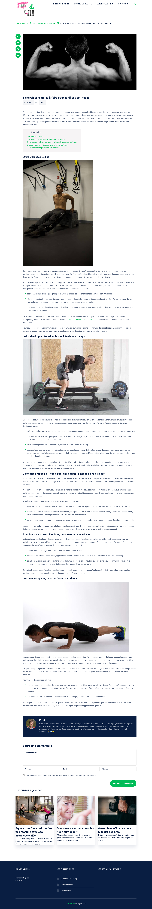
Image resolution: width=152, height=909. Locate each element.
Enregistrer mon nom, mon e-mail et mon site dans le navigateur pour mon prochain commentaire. (61, 775)
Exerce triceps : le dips (35, 136)
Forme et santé (83, 4)
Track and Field (70, 904)
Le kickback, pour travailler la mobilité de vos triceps (46, 139)
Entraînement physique (70, 879)
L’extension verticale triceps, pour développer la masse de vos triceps (52, 142)
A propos (123, 4)
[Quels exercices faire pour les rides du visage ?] (76, 810)
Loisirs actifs (105, 4)
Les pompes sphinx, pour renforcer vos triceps (43, 148)
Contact (19, 880)
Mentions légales (22, 878)
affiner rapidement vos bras (80, 319)
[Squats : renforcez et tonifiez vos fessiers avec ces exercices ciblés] (35, 810)
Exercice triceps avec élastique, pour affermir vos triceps (47, 145)
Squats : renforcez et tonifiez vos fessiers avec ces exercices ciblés (34, 832)
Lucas (42, 102)
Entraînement (61, 4)
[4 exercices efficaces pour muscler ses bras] (117, 810)
